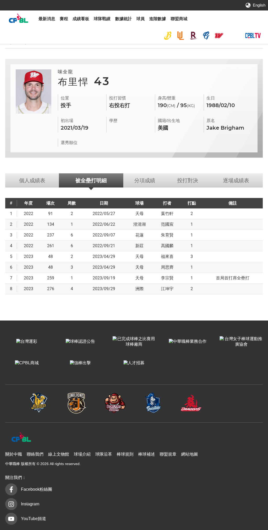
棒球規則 (125, 454)
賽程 (64, 18)
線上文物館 (58, 454)
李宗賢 (167, 278)
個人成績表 (32, 180)
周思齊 (167, 267)
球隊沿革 (103, 454)
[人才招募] (134, 363)
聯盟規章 (168, 454)
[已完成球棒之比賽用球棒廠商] (134, 342)
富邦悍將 (206, 35)
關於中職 (13, 454)
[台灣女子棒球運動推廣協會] (241, 342)
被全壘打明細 (91, 180)
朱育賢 (167, 235)
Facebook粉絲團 (36, 489)
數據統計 (123, 18)
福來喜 (167, 256)
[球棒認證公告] (80, 342)
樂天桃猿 (193, 35)
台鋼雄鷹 (231, 35)
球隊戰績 (102, 18)
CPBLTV (252, 35)
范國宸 (167, 224)
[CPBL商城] (26, 363)
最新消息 (46, 18)
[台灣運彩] (26, 342)
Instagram (30, 504)
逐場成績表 (236, 180)
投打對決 (187, 180)
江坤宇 (167, 288)
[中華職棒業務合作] (187, 342)
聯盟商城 (179, 18)
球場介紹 (82, 454)
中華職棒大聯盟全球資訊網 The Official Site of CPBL (18, 19)
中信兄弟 (168, 35)
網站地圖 (189, 454)
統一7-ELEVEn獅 (180, 35)
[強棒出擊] (80, 363)
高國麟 (167, 246)
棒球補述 (146, 454)
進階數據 (157, 18)
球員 (140, 18)
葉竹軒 (167, 213)
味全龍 (219, 35)
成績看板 (80, 18)
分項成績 (144, 180)
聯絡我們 (35, 454)
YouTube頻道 (33, 518)
